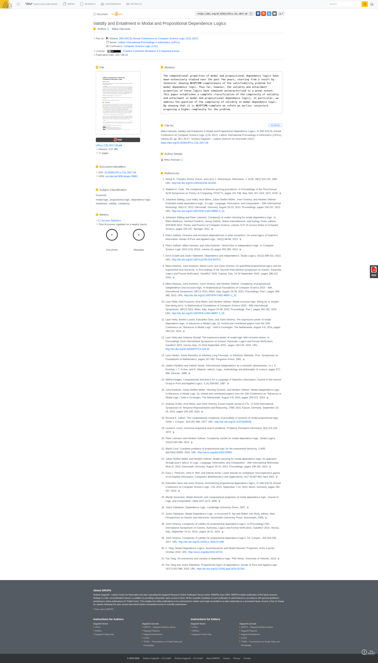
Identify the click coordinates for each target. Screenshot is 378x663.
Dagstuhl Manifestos (153, 634)
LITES (146, 638)
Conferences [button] (113, 4)
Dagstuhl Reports (152, 631)
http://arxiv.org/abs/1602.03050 (215, 452)
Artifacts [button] (136, 4)
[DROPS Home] (18, 4)
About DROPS (213, 658)
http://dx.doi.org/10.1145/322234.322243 (194, 182)
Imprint (226, 658)
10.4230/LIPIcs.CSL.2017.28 (120, 172)
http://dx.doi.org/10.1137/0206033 (233, 421)
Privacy (236, 658)
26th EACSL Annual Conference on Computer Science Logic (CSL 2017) (158, 38)
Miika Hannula (121, 28)
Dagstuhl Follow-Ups (104, 634)
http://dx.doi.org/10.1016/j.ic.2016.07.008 (201, 541)
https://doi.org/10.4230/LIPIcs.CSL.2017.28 (184, 142)
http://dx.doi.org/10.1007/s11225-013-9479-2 (196, 259)
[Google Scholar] (280, 193)
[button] (42, 4)
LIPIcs (98, 627)
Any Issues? (371, 652)
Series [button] (71, 4)
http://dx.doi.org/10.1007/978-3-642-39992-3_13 (198, 211)
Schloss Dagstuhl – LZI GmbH (157, 658)
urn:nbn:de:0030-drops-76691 (121, 176)
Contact (247, 658)
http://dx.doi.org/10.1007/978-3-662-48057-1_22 (198, 313)
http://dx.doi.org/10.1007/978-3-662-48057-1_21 (210, 295)
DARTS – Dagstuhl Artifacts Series (160, 627)
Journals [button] (89, 4)
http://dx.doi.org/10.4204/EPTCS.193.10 (187, 348)
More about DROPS (104, 609)
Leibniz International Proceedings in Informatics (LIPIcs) (149, 42)
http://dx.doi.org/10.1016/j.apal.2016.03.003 (220, 568)
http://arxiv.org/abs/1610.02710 (205, 551)
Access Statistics (111, 220)
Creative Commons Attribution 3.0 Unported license (150, 51)
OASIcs (98, 631)
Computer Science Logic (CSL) (141, 46)
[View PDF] (118, 102)
